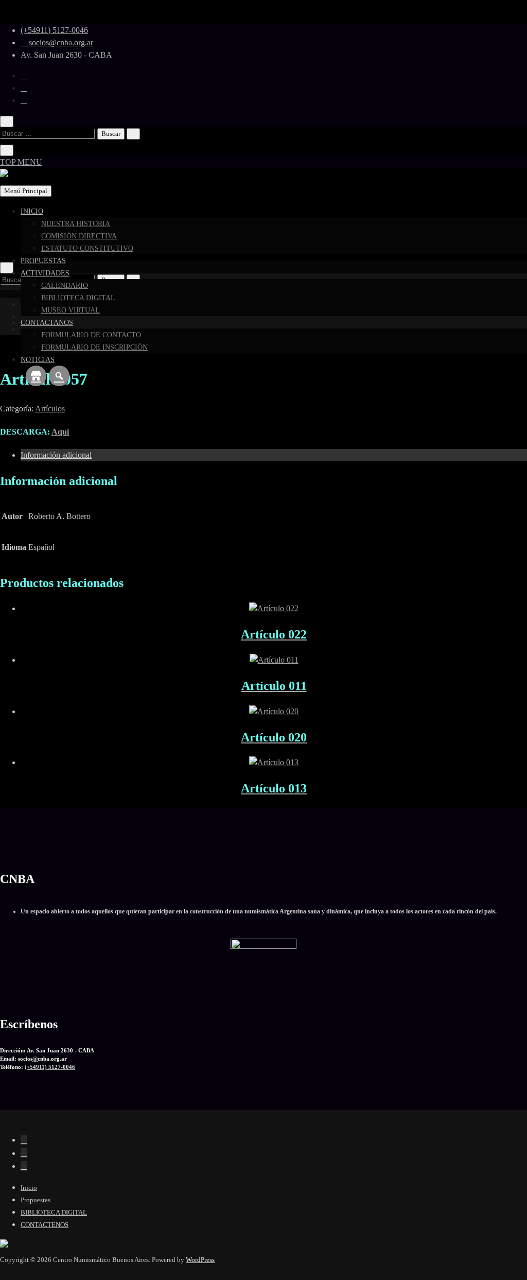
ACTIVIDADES (45, 273)
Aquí (60, 431)
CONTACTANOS (47, 322)
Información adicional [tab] (56, 455)
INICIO (32, 211)
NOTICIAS (38, 360)
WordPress (200, 1260)
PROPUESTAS (43, 261)
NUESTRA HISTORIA (75, 224)
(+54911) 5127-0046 (54, 30)
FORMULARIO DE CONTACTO (91, 335)
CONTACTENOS (44, 1225)
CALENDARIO (64, 285)
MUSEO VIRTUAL (70, 310)
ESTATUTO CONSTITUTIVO (87, 248)
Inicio (29, 1187)
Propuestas (35, 1200)
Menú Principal (25, 191)
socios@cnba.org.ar (60, 42)
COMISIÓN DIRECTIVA (79, 236)
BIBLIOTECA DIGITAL (78, 298)
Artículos (50, 408)
